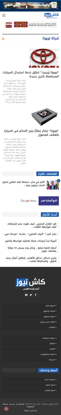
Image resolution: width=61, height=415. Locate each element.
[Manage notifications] (6, 408)
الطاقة (52, 343)
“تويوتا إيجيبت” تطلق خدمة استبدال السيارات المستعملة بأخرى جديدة (31, 74)
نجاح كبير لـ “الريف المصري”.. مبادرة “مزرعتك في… (29, 234)
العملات (52, 348)
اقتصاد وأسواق (49, 311)
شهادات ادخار (50, 379)
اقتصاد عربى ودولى (47, 321)
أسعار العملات (50, 390)
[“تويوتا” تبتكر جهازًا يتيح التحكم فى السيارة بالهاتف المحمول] (44, 116)
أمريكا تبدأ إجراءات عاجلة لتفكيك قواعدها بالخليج (30, 241)
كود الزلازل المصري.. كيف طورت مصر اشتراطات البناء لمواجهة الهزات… (31, 225)
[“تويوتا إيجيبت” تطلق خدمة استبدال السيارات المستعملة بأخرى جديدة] (44, 58)
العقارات (52, 327)
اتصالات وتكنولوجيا (48, 354)
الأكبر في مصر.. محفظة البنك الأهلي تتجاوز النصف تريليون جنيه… (24, 184)
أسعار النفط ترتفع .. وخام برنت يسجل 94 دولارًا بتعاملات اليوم (32, 249)
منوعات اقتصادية (48, 338)
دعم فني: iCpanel (30, 410)
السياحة (52, 359)
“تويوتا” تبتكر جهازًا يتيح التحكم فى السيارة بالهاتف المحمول (31, 132)
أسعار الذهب (50, 385)
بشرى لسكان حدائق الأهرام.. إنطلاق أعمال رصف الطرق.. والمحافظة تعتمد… (31, 259)
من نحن (12, 404)
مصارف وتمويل (49, 316)
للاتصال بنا (20, 404)
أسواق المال (50, 305)
